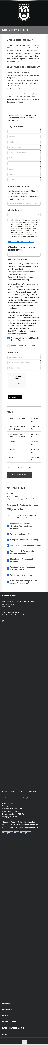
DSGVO (5, 1034)
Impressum (7, 1009)
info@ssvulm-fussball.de (16, 615)
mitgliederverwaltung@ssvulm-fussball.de (21, 499)
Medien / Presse (9, 1022)
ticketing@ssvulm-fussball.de (27, 825)
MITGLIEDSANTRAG (19, 475)
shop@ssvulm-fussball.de (28, 827)
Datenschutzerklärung (13, 1028)
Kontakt (6, 1015)
